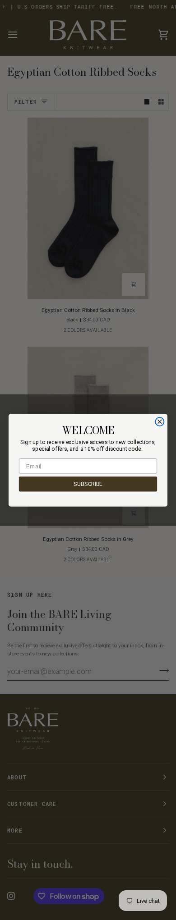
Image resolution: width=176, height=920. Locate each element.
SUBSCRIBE (88, 484)
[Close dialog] (159, 421)
